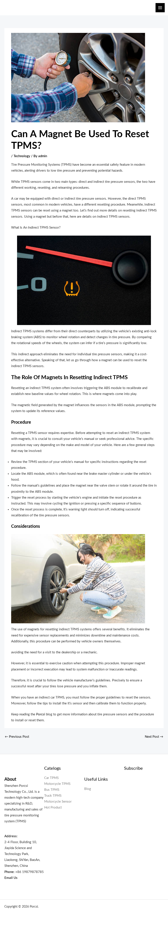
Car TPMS (51, 778)
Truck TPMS (52, 795)
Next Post (154, 736)
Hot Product (53, 807)
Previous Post (17, 736)
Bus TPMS (51, 789)
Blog (87, 789)
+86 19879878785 (29, 872)
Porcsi (40, 714)
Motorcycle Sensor (58, 801)
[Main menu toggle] (160, 7)
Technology (22, 156)
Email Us (11, 878)
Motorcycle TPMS (57, 784)
